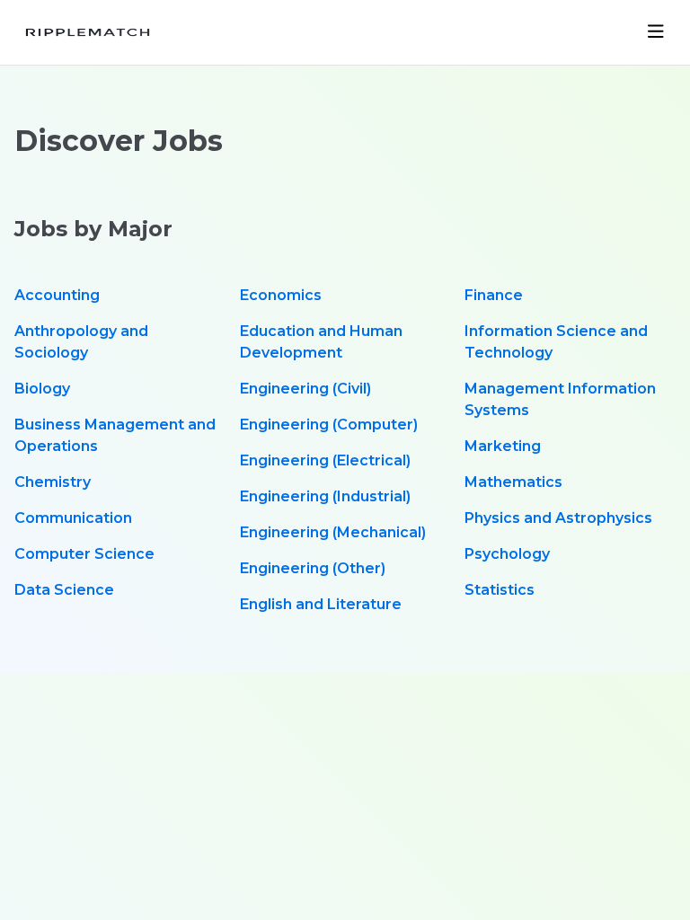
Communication (73, 517)
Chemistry (52, 482)
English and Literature (321, 604)
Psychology (507, 553)
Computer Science (84, 553)
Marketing (502, 446)
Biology (42, 388)
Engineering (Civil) (305, 388)
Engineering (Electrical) (325, 460)
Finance (493, 295)
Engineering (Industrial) (325, 496)
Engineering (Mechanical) (333, 532)
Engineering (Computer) (329, 424)
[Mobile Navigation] (656, 32)
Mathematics (513, 482)
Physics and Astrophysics (558, 517)
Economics (281, 295)
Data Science (64, 589)
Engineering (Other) (312, 568)
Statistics (499, 589)
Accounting (57, 295)
